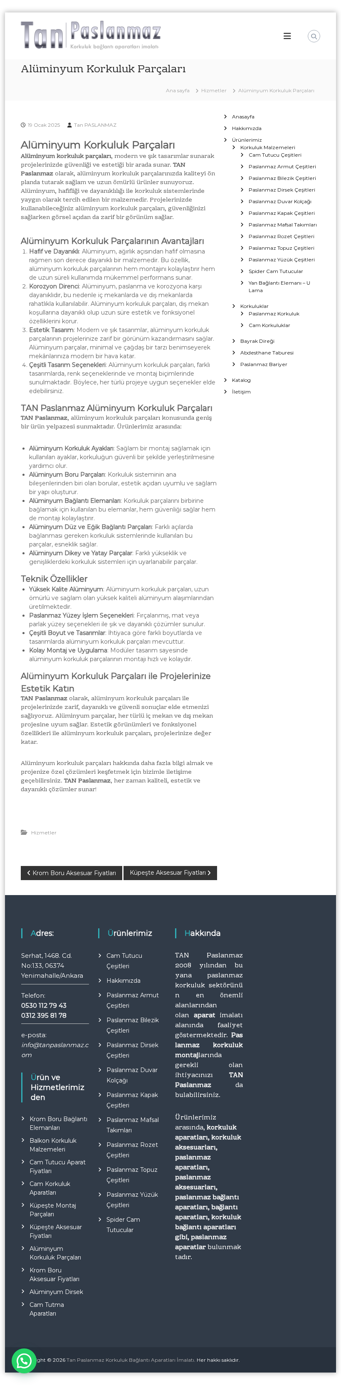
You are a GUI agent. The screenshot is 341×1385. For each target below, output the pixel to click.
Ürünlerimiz (247, 140)
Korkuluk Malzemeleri (267, 147)
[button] (24, 1360)
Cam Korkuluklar (269, 325)
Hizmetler (214, 90)
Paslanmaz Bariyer (263, 364)
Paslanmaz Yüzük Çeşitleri (282, 259)
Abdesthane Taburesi (267, 352)
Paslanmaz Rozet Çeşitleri (281, 236)
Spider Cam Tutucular (276, 271)
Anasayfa (243, 116)
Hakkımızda (247, 128)
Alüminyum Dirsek (56, 1292)
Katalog (241, 380)
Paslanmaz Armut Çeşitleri (282, 166)
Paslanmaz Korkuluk (274, 313)
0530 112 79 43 (44, 1005)
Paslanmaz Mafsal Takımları (283, 224)
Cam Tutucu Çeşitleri (275, 155)
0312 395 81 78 (44, 1015)
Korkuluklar (254, 306)
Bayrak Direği (257, 341)
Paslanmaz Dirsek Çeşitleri (282, 190)
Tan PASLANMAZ (95, 125)
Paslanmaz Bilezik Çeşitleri (282, 178)
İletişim (241, 392)
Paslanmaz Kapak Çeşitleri (282, 213)
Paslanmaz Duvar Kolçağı (280, 201)
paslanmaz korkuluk (209, 980)
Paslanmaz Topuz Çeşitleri (281, 248)
